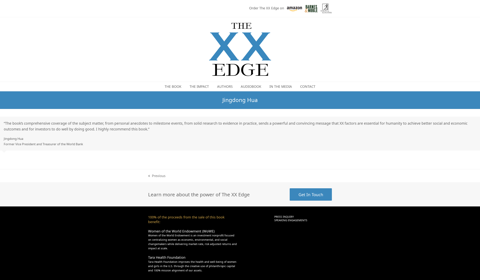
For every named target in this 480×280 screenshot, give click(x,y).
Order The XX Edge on (267, 8)
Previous (159, 176)
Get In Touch (310, 194)
